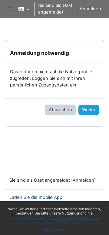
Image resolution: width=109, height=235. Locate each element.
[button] (24, 9)
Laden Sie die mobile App (35, 197)
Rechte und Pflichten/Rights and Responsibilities (54, 222)
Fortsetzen (55, 229)
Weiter (88, 109)
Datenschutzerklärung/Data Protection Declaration (54, 217)
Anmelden (90, 8)
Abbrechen (60, 109)
